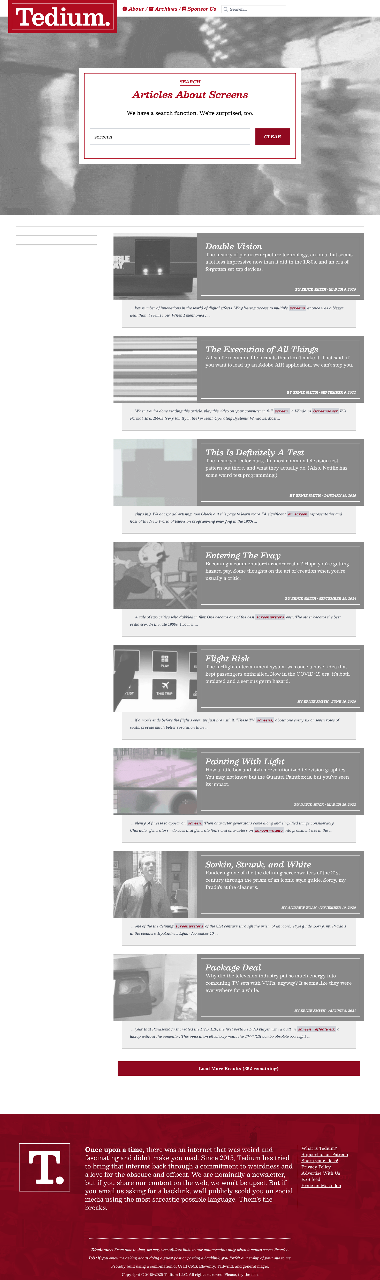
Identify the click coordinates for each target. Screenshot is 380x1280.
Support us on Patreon (324, 1154)
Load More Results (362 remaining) (239, 1068)
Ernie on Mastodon (321, 1185)
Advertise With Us (320, 1172)
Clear (272, 136)
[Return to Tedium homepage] (62, 16)
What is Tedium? (319, 1148)
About (136, 9)
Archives (166, 9)
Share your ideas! (319, 1160)
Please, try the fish (241, 1274)
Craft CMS (187, 1266)
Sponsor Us (201, 9)
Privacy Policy (316, 1166)
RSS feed (310, 1179)
